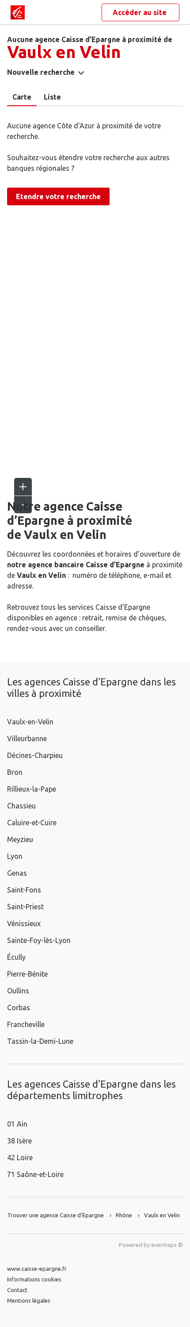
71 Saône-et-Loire (35, 1174)
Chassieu (21, 806)
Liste (52, 97)
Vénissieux (24, 923)
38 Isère (19, 1141)
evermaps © (167, 1245)
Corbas (18, 1008)
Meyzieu (20, 839)
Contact (17, 1290)
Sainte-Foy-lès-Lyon (39, 940)
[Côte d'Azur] (18, 12)
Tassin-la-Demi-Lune (40, 1041)
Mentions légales (28, 1300)
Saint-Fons (24, 890)
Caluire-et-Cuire (32, 823)
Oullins (18, 991)
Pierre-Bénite (27, 974)
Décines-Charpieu (35, 755)
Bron (15, 772)
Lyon (15, 856)
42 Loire (20, 1158)
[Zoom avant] (23, 487)
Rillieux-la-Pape (31, 789)
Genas (17, 873)
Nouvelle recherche (41, 72)
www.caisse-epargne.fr (37, 1268)
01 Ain (17, 1124)
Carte (21, 97)
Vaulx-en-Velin (30, 722)
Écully (16, 957)
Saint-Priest (25, 907)
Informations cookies (34, 1279)
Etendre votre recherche (58, 196)
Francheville (26, 1024)
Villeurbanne (27, 738)
